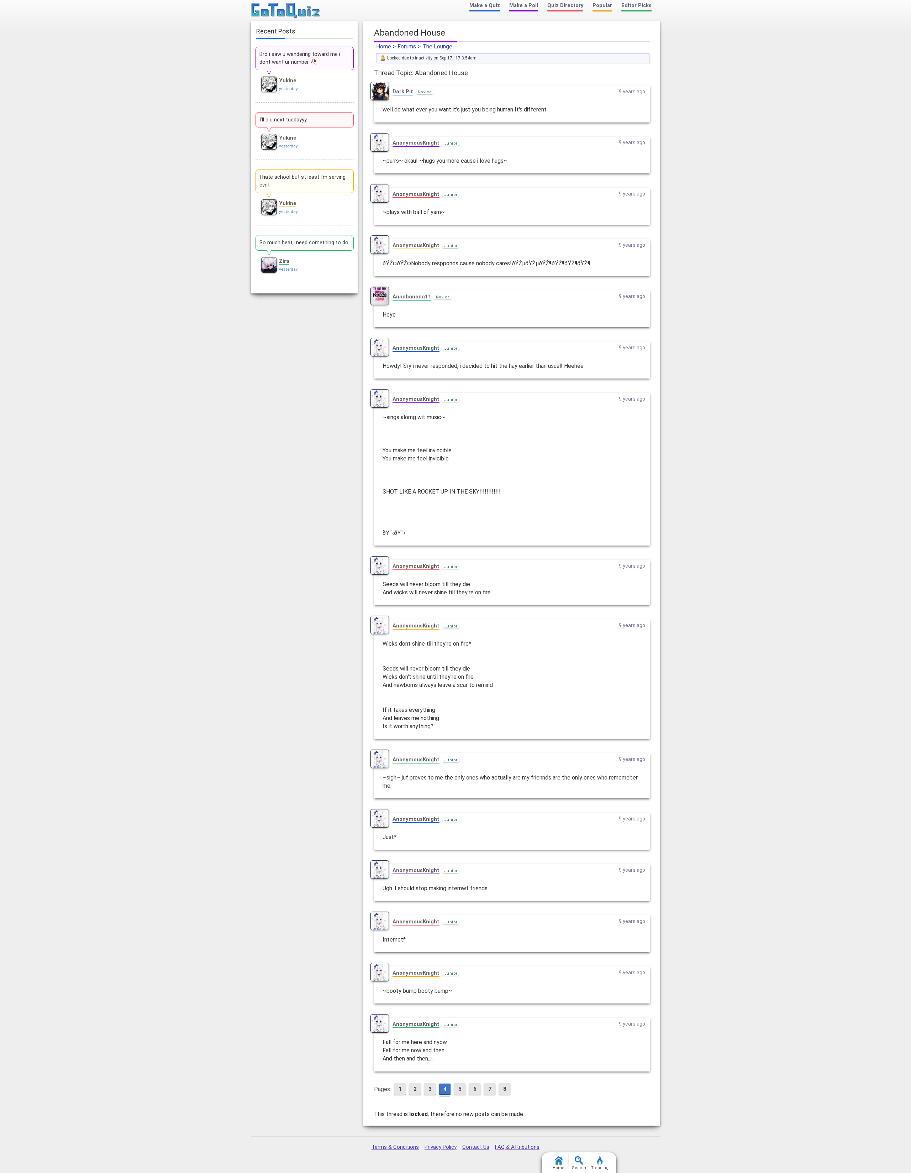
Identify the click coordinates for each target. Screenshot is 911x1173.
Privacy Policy (441, 1147)
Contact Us (475, 1147)
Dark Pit (403, 91)
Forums (406, 46)
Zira (284, 261)
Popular (602, 5)
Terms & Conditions (395, 1147)
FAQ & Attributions (517, 1147)
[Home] (285, 11)
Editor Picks (636, 5)
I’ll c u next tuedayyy (283, 119)
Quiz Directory (565, 5)
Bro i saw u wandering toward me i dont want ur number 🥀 (299, 58)
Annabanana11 (412, 296)
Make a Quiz (484, 5)
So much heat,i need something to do (303, 242)
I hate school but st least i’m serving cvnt (302, 181)
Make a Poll (523, 5)
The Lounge (437, 46)
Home (383, 46)
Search (579, 1168)
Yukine (287, 80)
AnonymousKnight (416, 143)
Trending (600, 1168)
